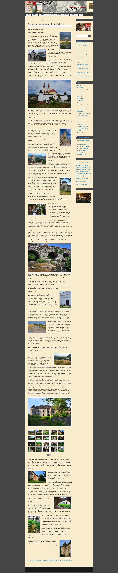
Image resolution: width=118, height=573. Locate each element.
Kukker (52, 14)
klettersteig (81, 176)
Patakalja (50, 560)
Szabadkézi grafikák (82, 104)
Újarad (84, 184)
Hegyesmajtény (88, 173)
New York (84, 176)
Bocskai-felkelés (43, 559)
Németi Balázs (37, 560)
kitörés (77, 176)
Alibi (47, 14)
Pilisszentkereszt (85, 178)
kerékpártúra (87, 175)
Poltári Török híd (58, 560)
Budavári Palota (86, 169)
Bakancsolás (66, 14)
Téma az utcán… (74, 14)
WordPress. (67, 569)
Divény (51, 559)
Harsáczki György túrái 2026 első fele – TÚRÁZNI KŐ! (83, 150)
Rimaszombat (64, 560)
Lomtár (28, 14)
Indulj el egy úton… (52, 569)
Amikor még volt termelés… (83, 47)
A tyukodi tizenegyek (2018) (82, 62)
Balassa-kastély (37, 559)
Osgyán (41, 560)
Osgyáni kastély (46, 560)
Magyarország (81, 91)
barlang (78, 167)
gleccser (77, 173)
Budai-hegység (83, 167)
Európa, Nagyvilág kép (83, 126)
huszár (77, 175)
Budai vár (88, 167)
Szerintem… (81, 122)
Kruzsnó (62, 559)
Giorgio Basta (55, 559)
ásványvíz (88, 184)
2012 (79, 162)
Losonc (68, 559)
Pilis (82, 178)
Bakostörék (32, 559)
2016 (81, 165)
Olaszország (78, 178)
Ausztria (87, 165)
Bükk (77, 171)
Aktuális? (80, 98)
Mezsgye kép (81, 130)
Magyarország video (82, 115)
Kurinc (65, 559)
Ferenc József (86, 171)
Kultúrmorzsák (81, 119)
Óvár (82, 184)
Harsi (81, 14)
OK (89, 36)
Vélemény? (68, 26)
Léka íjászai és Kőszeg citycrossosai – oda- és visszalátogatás (82, 55)
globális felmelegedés (83, 173)
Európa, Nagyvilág (82, 89)
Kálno (59, 559)
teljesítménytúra (87, 181)
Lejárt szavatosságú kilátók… (83, 59)
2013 (83, 162)
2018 (84, 165)
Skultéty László (79, 179)
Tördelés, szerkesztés (82, 109)
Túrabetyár (42, 14)
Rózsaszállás (69, 560)
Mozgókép (35, 14)
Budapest (78, 169)
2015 (78, 165)
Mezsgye (44, 26)
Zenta (77, 184)
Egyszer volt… (81, 100)
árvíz (86, 184)
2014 (88, 162)
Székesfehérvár (81, 181)
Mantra (62, 569)
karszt (80, 175)
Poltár (54, 560)
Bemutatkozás (83, 144)
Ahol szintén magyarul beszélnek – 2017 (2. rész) (46, 24)
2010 (77, 162)
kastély (83, 175)
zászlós (80, 184)
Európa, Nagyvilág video (83, 113)
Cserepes (48, 559)
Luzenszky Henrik (31, 560)
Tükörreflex (59, 14)
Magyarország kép (82, 128)
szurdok (77, 181)
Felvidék (81, 171)
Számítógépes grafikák (83, 106)
